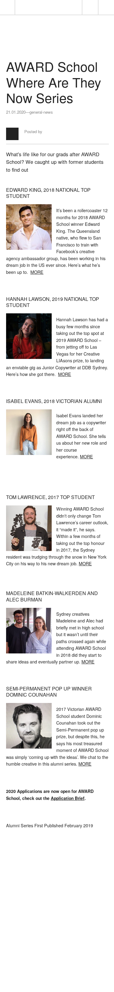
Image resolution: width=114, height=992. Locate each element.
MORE (36, 272)
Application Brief (68, 798)
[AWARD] (57, 42)
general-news (41, 112)
